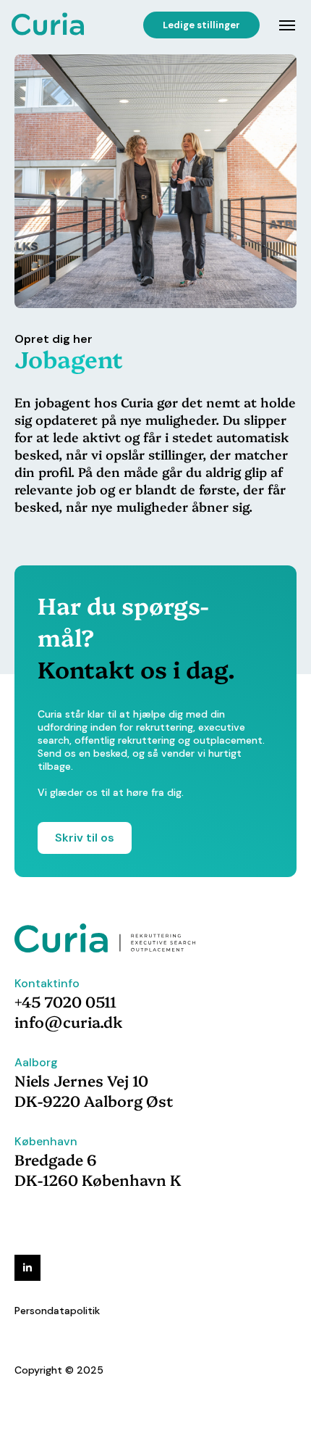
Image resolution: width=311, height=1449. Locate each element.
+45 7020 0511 (65, 1001)
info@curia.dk (68, 1021)
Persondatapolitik (57, 1310)
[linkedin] (27, 1268)
